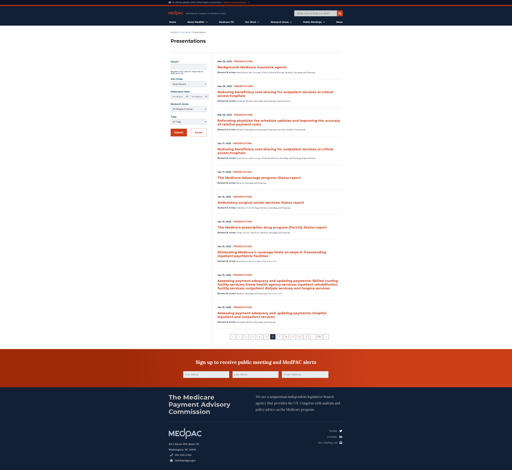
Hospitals (241, 101)
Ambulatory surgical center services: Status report (260, 202)
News (339, 22)
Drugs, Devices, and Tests (248, 232)
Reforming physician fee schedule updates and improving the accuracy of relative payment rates (278, 122)
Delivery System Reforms (273, 72)
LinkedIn (332, 436)
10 (299, 336)
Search (187, 68)
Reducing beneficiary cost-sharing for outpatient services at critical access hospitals (275, 94)
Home (172, 22)
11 (306, 336)
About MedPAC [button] (196, 22)
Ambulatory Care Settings (248, 208)
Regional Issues (284, 101)
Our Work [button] (250, 22)
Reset (198, 132)
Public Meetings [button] (312, 22)
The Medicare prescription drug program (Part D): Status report (272, 227)
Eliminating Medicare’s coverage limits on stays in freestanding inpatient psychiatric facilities (271, 254)
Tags (173, 117)
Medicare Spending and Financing (300, 72)
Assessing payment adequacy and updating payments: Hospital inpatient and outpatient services (271, 315)
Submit (178, 132)
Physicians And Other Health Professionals (286, 129)
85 (319, 336)
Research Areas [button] (280, 22)
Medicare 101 (226, 22)
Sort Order (177, 79)
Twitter (333, 431)
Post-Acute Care (269, 261)
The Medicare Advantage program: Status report (259, 178)
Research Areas (180, 104)
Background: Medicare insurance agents (252, 67)
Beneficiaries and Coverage (249, 72)
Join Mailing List (327, 442)
